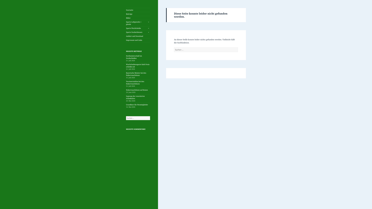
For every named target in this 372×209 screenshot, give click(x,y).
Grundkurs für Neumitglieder (137, 105)
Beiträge (129, 14)
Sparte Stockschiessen (134, 32)
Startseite (129, 10)
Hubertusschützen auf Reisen (137, 90)
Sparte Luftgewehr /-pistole (134, 23)
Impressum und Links (134, 40)
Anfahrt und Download (134, 36)
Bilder (128, 18)
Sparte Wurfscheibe (133, 28)
